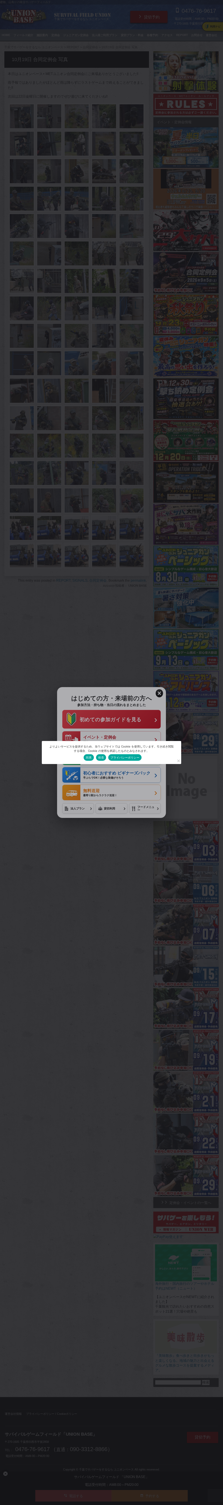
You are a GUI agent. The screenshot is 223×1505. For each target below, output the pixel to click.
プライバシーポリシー (124, 757)
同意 (89, 757)
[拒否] (178, 761)
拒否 (101, 757)
